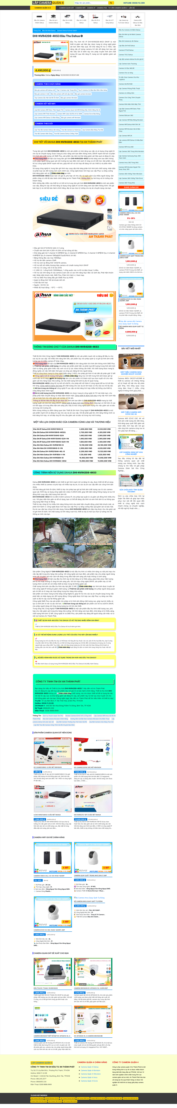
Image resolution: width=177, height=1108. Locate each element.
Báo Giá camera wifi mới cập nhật (62, 94)
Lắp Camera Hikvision (37, 1098)
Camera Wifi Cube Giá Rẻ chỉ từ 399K (69, 114)
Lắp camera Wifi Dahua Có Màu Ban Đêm (131, 141)
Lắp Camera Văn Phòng (55, 1101)
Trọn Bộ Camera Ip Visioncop (71, 130)
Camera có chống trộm (126, 93)
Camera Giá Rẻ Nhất (125, 84)
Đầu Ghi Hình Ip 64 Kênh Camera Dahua (130, 35)
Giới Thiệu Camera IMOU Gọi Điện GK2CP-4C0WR (131, 373)
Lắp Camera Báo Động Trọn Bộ (92, 130)
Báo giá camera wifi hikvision (70, 117)
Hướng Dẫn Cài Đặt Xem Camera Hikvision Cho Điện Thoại (89, 719)
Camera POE (102, 8)
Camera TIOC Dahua (126, 54)
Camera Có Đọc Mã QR (126, 68)
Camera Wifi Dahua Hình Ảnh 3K (129, 124)
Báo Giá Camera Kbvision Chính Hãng (55, 719)
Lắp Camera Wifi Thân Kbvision (45, 114)
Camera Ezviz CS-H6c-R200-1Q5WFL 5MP (49, 930)
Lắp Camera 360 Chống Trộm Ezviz (131, 178)
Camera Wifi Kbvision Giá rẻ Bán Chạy (129, 130)
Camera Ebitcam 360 (126, 115)
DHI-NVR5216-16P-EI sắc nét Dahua (87, 815)
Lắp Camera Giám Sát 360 (114, 1098)
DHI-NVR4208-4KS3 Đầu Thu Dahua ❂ (58, 36)
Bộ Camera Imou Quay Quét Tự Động (88, 901)
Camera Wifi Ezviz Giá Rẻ (98, 1098)
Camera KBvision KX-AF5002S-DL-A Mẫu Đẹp (91, 988)
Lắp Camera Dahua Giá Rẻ (67, 1098)
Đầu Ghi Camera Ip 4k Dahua (128, 41)
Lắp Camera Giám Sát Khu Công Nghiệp (131, 453)
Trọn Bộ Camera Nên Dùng (43, 133)
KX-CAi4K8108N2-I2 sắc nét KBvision (48, 767)
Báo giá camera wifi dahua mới (45, 90)
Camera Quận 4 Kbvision (90, 1070)
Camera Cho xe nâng (126, 73)
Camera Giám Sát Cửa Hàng (39, 1101)
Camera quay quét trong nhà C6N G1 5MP (90, 875)
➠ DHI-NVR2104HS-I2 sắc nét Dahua (47, 815)
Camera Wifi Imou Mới (126, 147)
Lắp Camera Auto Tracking (128, 64)
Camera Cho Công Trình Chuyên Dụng (129, 99)
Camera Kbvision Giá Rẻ (52, 1098)
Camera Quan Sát (66, 8)
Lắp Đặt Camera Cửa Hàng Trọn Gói (101, 722)
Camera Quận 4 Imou (89, 1077)
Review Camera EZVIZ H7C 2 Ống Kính (78, 716)
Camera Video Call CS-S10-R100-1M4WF (49, 876)
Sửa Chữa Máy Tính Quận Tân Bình (131, 491)
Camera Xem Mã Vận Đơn (130, 1098)
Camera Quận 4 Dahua (89, 1067)
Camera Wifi (80, 8)
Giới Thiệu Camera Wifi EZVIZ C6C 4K (131, 413)
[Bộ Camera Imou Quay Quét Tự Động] (89, 898)
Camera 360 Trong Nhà (127, 183)
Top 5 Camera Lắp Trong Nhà (67, 90)
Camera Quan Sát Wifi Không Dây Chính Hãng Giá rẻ (82, 110)
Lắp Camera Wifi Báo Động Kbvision (131, 120)
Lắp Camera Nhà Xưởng (70, 1101)
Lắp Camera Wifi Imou (83, 1098)
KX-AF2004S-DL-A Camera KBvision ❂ (88, 1036)
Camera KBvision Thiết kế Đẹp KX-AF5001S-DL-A (52, 1036)
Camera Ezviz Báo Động (92, 114)
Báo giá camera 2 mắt (42, 94)
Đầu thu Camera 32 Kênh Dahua (129, 30)
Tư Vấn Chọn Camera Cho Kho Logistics (129, 78)
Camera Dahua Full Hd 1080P (67, 30)
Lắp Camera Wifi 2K (125, 135)
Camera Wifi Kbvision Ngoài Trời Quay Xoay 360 (129, 168)
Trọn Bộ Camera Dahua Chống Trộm (66, 133)
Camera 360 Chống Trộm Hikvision (130, 174)
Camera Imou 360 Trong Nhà (128, 162)
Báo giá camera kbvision (83, 94)
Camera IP (91, 8)
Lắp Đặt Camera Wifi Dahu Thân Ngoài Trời (49, 110)
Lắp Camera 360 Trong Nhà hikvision (131, 151)
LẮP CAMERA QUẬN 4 (41, 1063)
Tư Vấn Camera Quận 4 (117, 8)
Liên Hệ (132, 8)
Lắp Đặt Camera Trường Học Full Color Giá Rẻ (71, 722)
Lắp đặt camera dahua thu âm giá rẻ (131, 59)
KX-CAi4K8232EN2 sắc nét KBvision (87, 767)
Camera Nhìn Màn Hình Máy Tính (130, 104)
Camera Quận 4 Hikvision (91, 1074)
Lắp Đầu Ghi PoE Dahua (127, 45)
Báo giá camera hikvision (69, 98)
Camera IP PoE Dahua (126, 50)
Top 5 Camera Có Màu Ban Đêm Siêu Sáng (92, 90)
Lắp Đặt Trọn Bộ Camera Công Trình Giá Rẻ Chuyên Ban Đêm (54, 725)
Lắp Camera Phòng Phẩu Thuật (129, 88)
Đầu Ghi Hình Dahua (49, 30)
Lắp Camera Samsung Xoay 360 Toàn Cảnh (130, 157)
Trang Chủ (37, 30)
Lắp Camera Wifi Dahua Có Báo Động (47, 117)
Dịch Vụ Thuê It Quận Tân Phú (53, 716)
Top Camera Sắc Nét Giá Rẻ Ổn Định (47, 98)
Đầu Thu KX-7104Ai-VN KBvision (46, 988)
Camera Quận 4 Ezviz (89, 1081)
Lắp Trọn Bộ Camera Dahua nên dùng (47, 130)
